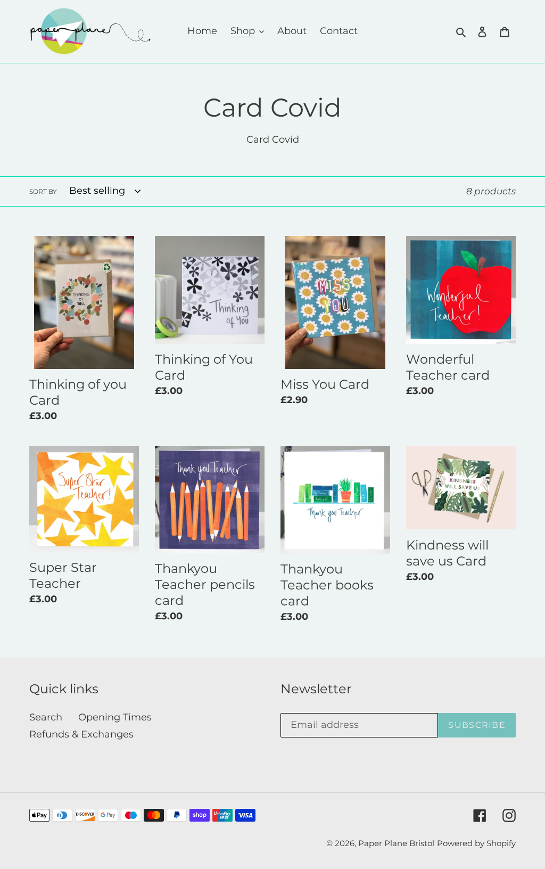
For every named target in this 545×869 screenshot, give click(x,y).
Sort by (43, 191)
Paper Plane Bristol (396, 843)
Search (45, 717)
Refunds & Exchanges (81, 734)
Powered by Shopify (476, 843)
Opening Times (115, 717)
